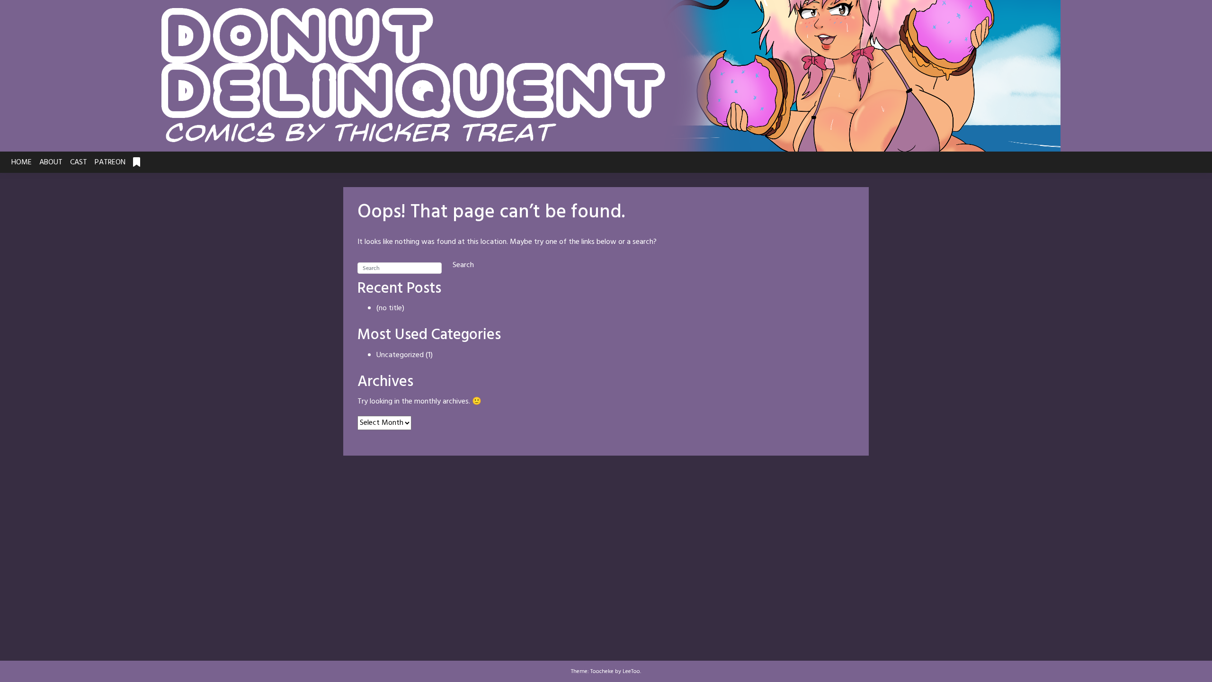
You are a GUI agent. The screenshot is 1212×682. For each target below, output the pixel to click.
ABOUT (50, 162)
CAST (78, 162)
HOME (21, 162)
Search (463, 265)
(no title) (390, 308)
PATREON (110, 162)
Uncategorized (400, 355)
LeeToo (631, 671)
